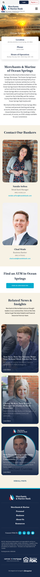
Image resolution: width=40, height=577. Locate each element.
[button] (3, 2)
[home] (15, 8)
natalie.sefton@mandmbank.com (20, 196)
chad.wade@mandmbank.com (20, 258)
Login (24, 2)
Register (33, 2)
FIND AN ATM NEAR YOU (20, 285)
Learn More (7, 370)
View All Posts (20, 481)
